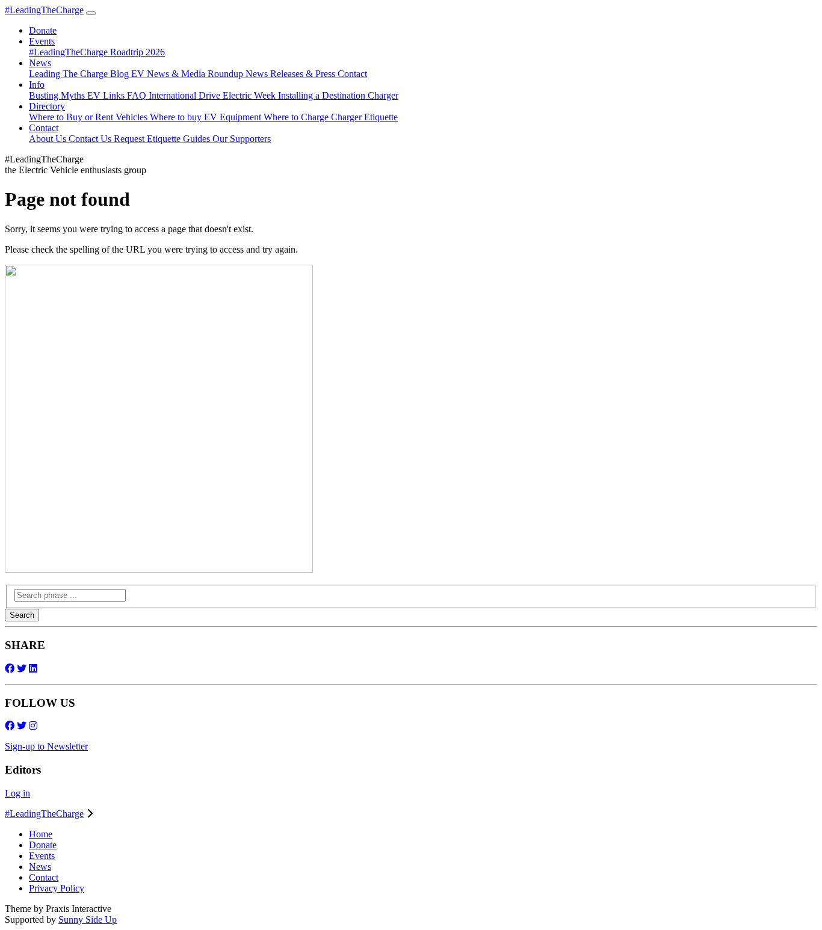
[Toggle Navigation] (91, 13)
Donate (43, 845)
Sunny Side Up (87, 919)
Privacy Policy (56, 888)
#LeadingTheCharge (44, 10)
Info (37, 84)
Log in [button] (17, 793)
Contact (43, 128)
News (40, 63)
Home (40, 834)
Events (42, 41)
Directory (47, 106)
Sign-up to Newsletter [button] (46, 746)
